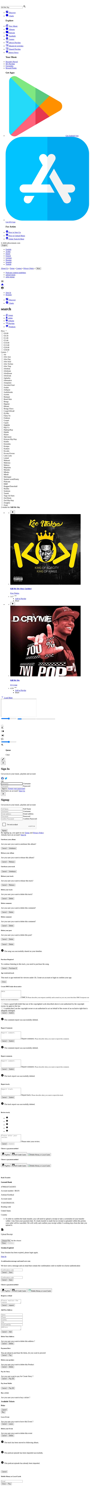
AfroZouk (7, 376)
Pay (10, 1355)
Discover (12, 13)
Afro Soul (7, 362)
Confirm (10, 1243)
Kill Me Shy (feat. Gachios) (21, 589)
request (11, 1305)
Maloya (6, 465)
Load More (8, 698)
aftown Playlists (14, 43)
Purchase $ (13, 968)
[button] (45, 7)
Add (10, 1332)
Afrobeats (7, 371)
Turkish (8, 264)
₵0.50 (6, 336)
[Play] (12, 512)
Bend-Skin (8, 399)
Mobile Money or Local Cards (40, 1155)
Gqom (6, 423)
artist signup (10, 277)
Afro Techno (8, 364)
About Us (4, 268)
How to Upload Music (16, 236)
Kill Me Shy (15, 680)
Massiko (7, 470)
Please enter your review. (30, 1141)
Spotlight (12, 36)
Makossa (7, 463)
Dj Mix (6, 413)
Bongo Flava (8, 409)
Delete (11, 898)
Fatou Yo (7, 416)
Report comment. (27, 1039)
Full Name (27, 809)
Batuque (7, 397)
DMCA (24, 997)
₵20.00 (6, 347)
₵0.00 (6, 333)
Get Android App (72, 136)
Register (9, 295)
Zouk (6, 505)
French (8, 256)
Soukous (7, 491)
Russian (8, 260)
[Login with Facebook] (2, 779)
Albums (11, 29)
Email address (28, 814)
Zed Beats (7, 498)
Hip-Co (6, 427)
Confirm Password (30, 819)
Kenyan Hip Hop (10, 439)
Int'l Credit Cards (20, 1155)
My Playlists (10, 64)
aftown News (13, 53)
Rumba (6, 489)
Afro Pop (7, 359)
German (9, 258)
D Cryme (13, 685)
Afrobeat (7, 369)
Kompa (6, 446)
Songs (10, 315)
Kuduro (6, 449)
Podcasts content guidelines (16, 273)
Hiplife (6, 432)
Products (11, 327)
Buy (3, 1412)
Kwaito (6, 451)
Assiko (6, 387)
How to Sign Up (14, 232)
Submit (11, 1013)
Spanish (8, 262)
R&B (6, 484)
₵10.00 (6, 343)
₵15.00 (6, 345)
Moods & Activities (15, 46)
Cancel (4, 848)
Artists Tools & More (16, 239)
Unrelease (12, 848)
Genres (11, 39)
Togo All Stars (9, 496)
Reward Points (11, 68)
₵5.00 (6, 340)
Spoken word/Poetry (11, 479)
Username (27, 784)
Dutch (8, 254)
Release (11, 862)
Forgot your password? (16, 789)
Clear (8, 755)
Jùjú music (8, 437)
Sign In (8, 293)
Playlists (11, 323)
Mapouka (7, 467)
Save (10, 1272)
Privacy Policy (28, 268)
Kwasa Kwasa (9, 453)
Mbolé (6, 475)
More (38, 268)
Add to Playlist (20, 599)
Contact (19, 268)
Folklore (7, 418)
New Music (13, 26)
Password (26, 786)
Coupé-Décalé (9, 411)
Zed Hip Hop (9, 500)
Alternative (8, 380)
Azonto (6, 395)
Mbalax (6, 472)
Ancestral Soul (9, 385)
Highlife (7, 425)
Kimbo (6, 442)
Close (4, 982)
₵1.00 (6, 338)
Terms (12, 268)
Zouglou (7, 503)
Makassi (7, 460)
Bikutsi (6, 406)
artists (10, 318)
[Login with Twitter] (6, 779)
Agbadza (7, 378)
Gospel (6, 420)
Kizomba (7, 444)
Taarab (6, 493)
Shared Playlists (14, 49)
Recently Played (12, 62)
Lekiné (6, 458)
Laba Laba (8, 456)
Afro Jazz (7, 357)
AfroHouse (8, 373)
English (4, 245)
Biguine (7, 404)
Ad (5, 355)
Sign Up (22, 791)
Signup (4, 830)
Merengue (7, 477)
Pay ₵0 (11, 1379)
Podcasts (11, 33)
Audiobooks (8, 392)
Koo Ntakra (14, 593)
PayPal (7, 1155)
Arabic (8, 252)
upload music (10, 275)
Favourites (9, 66)
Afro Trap (7, 366)
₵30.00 (6, 350)
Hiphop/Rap (8, 430)
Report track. (26, 1095)
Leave (11, 1424)
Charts (11, 16)
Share (17, 601)
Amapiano (7, 383)
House (6, 435)
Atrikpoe (7, 390)
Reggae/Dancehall (10, 486)
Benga (6, 402)
